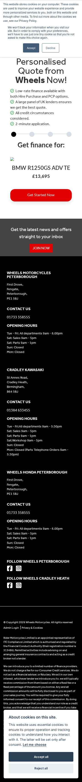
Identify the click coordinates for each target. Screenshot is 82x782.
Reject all (41, 768)
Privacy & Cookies (32, 627)
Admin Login (11, 627)
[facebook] (11, 569)
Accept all (41, 757)
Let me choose (34, 744)
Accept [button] (31, 48)
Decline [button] (50, 48)
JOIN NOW (41, 248)
